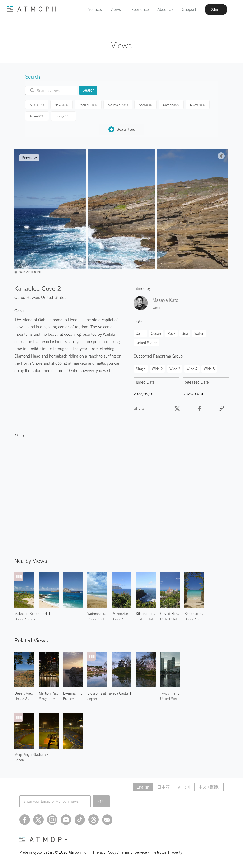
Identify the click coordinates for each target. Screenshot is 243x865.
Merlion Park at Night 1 (49, 693)
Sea (145, 105)
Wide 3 (174, 369)
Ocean (156, 333)
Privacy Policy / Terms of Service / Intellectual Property (137, 852)
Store (216, 9)
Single (140, 369)
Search (88, 90)
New (61, 105)
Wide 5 (209, 369)
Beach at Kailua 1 (194, 613)
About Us (165, 9)
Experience (139, 9)
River (197, 105)
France (68, 698)
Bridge (63, 116)
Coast (140, 333)
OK (101, 801)
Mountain (118, 105)
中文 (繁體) (209, 787)
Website (158, 308)
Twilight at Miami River (170, 693)
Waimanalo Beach (97, 613)
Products (94, 9)
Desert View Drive (24, 693)
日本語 (163, 787)
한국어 (184, 787)
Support (189, 9)
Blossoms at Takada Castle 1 (109, 693)
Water (199, 333)
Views (115, 9)
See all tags (126, 129)
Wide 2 (157, 369)
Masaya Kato (165, 300)
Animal (37, 116)
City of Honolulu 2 (170, 613)
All (37, 105)
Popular (88, 105)
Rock (171, 333)
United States (53, 297)
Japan (92, 698)
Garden (171, 105)
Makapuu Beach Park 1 (32, 613)
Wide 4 (192, 369)
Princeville (120, 613)
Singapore (47, 698)
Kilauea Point (146, 613)
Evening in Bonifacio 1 (73, 693)
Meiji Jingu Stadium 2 (31, 754)
